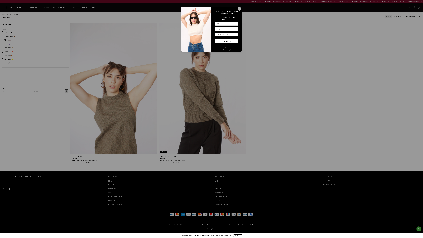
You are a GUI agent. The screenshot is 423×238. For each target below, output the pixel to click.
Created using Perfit (227, 50)
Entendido (238, 235)
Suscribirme (226, 41)
